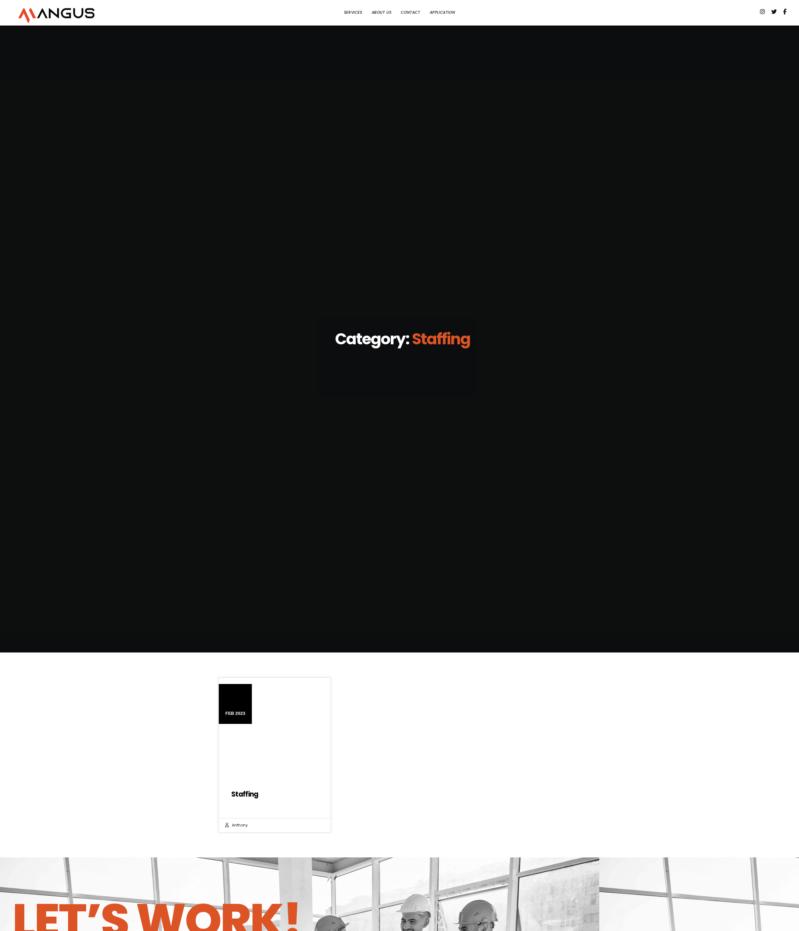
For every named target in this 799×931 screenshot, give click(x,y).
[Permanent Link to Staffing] (275, 730)
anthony (240, 825)
